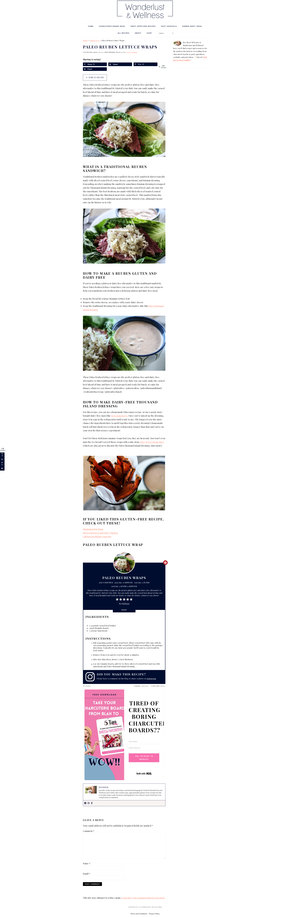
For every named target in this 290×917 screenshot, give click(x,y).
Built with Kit (144, 774)
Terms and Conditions (138, 914)
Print (124, 610)
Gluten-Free (95, 40)
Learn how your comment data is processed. (143, 897)
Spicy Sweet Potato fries (152, 442)
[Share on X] (2, 459)
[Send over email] (2, 468)
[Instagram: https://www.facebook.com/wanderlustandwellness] (91, 676)
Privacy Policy (154, 914)
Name (86, 863)
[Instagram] (88, 803)
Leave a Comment (132, 52)
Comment (88, 831)
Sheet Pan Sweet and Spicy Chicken (100, 533)
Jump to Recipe (96, 77)
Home (85, 40)
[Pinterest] (85, 803)
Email (86, 873)
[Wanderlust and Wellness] (145, 19)
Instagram (151, 678)
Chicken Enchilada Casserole (97, 536)
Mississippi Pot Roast (93, 529)
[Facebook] (92, 803)
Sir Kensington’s (119, 415)
